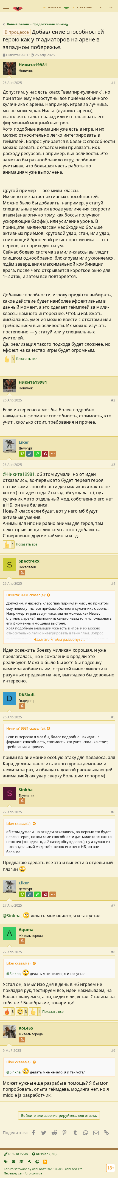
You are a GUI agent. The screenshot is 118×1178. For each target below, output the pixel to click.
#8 (113, 952)
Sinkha (26, 789)
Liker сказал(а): (18, 823)
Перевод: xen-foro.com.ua (23, 1173)
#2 (113, 400)
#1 (113, 82)
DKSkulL (27, 694)
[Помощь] (37, 1162)
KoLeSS (26, 1028)
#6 (113, 812)
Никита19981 (17, 54)
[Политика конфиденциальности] (30, 1162)
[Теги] (6, 1162)
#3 (113, 464)
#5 (113, 717)
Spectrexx (29, 561)
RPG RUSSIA (17, 1153)
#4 (113, 583)
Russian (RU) (46, 1153)
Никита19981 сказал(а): (26, 594)
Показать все (26, 359)
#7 (113, 905)
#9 (113, 1050)
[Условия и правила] (21, 1162)
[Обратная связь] (13, 1162)
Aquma (26, 929)
